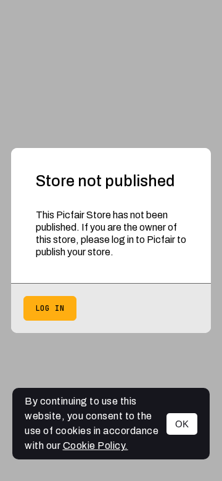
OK (182, 424)
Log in (50, 308)
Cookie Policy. (95, 445)
